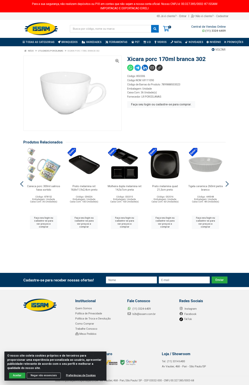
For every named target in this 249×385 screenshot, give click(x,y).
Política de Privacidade (88, 313)
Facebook (190, 314)
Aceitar (17, 375)
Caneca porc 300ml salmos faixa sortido (43, 188)
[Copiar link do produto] (159, 68)
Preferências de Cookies (81, 375)
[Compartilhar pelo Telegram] (138, 68)
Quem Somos (83, 308)
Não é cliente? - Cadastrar (211, 16)
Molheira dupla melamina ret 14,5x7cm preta (124, 188)
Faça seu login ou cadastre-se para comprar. (161, 104)
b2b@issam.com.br (144, 314)
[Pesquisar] (155, 29)
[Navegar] (22, 184)
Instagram (190, 308)
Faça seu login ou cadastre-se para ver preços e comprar (43, 222)
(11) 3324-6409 (215, 30)
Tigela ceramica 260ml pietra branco (205, 188)
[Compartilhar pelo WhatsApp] (130, 68)
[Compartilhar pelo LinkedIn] (145, 68)
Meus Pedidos (87, 333)
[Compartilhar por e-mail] (152, 68)
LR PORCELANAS (151, 96)
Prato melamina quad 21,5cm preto (165, 188)
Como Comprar (84, 323)
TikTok (187, 319)
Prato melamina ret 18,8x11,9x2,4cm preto (84, 188)
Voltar (220, 49)
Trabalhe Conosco (86, 328)
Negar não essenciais (44, 375)
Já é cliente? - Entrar (173, 16)
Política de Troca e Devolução (93, 318)
